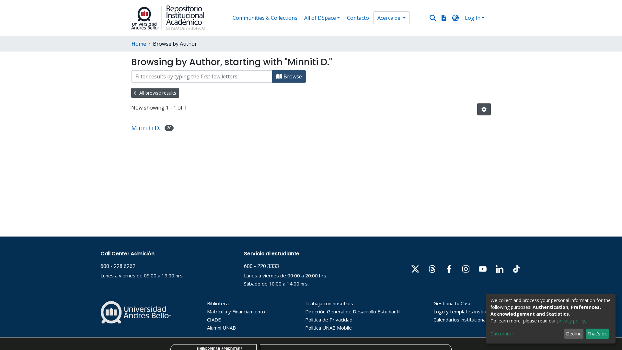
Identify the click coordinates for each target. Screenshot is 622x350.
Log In (472, 17)
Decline (574, 334)
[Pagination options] (484, 109)
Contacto (358, 17)
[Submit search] (433, 18)
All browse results (157, 93)
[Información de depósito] (444, 18)
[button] (455, 18)
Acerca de (389, 17)
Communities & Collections (265, 17)
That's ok (597, 334)
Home (139, 43)
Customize (501, 334)
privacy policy (571, 321)
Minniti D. (146, 127)
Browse (292, 76)
